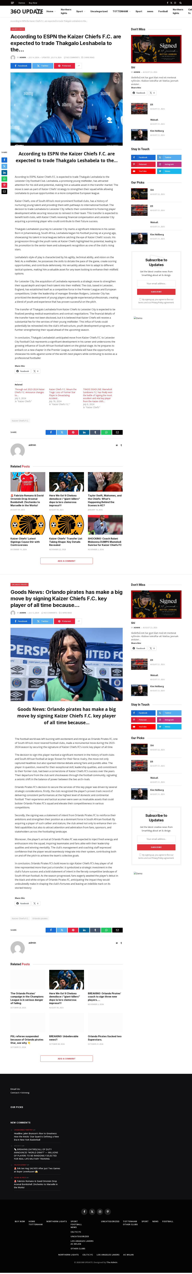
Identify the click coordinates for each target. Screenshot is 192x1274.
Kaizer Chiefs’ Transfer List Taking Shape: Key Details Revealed (65, 542)
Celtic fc (76, 1232)
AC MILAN (76, 1244)
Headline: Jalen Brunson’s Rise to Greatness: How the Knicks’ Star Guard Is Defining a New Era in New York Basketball (36, 1136)
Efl (151, 104)
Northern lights (66, 11)
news (150, 11)
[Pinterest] (4, 185)
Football (163, 11)
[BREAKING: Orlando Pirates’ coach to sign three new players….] (105, 980)
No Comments (73, 57)
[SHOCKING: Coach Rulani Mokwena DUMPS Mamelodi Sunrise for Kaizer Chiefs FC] (105, 525)
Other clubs (78, 1248)
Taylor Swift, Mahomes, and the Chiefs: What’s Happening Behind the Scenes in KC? (105, 500)
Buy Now (33, 3)
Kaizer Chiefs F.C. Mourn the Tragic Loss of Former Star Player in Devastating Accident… (62, 394)
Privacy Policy (157, 302)
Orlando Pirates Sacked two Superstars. (105, 1038)
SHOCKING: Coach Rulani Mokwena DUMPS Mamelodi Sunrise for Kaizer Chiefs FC (105, 542)
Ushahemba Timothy (23, 1130)
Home (49, 11)
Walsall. (154, 119)
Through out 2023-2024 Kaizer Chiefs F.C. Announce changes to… (30, 392)
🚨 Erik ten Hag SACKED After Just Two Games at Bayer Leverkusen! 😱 (37, 1170)
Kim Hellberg (157, 131)
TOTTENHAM (120, 11)
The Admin (111, 1262)
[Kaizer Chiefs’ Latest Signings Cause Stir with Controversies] (27, 525)
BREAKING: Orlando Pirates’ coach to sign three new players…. (104, 997)
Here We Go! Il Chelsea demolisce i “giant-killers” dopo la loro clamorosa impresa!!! (64, 500)
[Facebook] (4, 160)
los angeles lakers (82, 1241)
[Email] (4, 191)
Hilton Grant (20, 1165)
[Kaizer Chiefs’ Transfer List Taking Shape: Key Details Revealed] (66, 525)
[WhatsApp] (4, 178)
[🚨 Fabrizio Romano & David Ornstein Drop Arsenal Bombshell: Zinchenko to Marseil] (27, 482)
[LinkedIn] (4, 172)
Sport (79, 11)
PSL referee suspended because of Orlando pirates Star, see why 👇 (26, 1039)
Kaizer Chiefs (18, 29)
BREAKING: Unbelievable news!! (63, 1038)
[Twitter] (4, 166)
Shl (133, 67)
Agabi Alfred (20, 1177)
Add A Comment (66, 561)
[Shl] (156, 49)
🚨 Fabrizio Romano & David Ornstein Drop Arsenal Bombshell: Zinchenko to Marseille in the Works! (27, 500)
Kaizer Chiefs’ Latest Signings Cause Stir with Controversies (25, 542)
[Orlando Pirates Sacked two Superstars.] (105, 1023)
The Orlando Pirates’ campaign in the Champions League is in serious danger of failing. (27, 998)
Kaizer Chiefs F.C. (20, 420)
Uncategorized (99, 11)
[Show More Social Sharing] (79, 66)
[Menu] (12, 3)
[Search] (180, 3)
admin (23, 57)
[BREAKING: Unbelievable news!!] (66, 1023)
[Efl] (139, 108)
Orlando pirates (19, 584)
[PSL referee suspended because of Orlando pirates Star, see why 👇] (27, 1023)
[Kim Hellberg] (139, 135)
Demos (22, 3)
